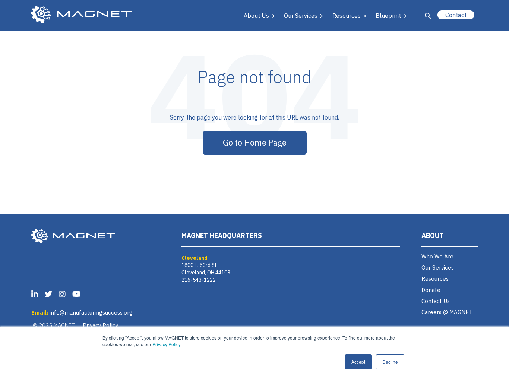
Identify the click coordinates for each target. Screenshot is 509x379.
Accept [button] (358, 362)
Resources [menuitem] (435, 278)
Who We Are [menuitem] (437, 256)
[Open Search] (428, 15)
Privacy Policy (100, 325)
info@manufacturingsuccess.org (91, 312)
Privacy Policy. (166, 344)
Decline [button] (390, 362)
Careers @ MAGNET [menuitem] (446, 312)
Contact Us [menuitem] (435, 301)
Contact (456, 15)
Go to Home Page (255, 142)
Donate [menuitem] (430, 289)
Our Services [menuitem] (437, 267)
